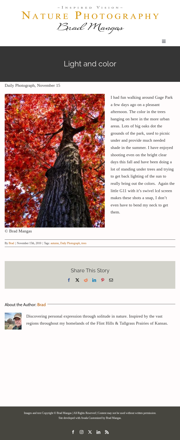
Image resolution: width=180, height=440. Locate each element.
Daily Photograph (70, 243)
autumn (55, 243)
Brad (11, 243)
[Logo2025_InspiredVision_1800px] (90, 6)
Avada (84, 418)
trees (83, 243)
